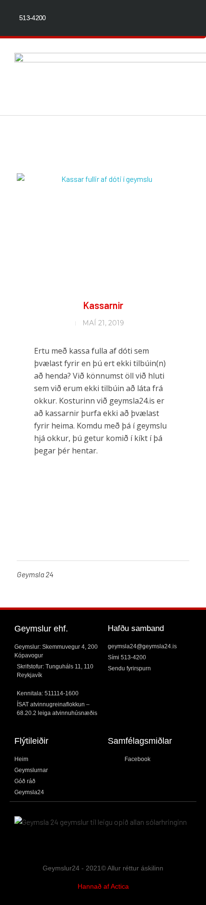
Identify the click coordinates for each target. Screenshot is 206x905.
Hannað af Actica (103, 886)
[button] (189, 77)
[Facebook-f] (187, 18)
